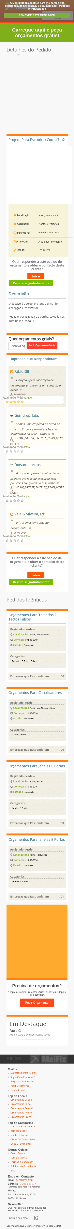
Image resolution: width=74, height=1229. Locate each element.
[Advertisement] (37, 95)
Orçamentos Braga (20, 1117)
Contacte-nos (17, 1090)
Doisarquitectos (27, 465)
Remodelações (18, 1131)
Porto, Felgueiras (38, 854)
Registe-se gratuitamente (31, 283)
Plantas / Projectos (48, 224)
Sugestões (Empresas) (22, 1077)
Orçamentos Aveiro (21, 1112)
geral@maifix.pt (24, 1180)
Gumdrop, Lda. (26, 415)
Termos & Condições (21, 1162)
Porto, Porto (36, 781)
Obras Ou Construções (22, 1139)
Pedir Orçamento (19, 1086)
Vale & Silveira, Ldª (29, 514)
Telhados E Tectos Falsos (24, 661)
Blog (12, 1170)
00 (62, 676)
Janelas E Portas (19, 808)
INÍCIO (15, 1058)
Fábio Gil (21, 371)
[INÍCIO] (49, 1062)
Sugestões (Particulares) (23, 1073)
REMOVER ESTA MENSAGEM (37, 15)
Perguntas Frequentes (22, 1081)
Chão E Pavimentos (21, 1143)
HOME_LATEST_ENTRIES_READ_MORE (39, 438)
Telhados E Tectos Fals (22, 1126)
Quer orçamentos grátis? (31, 339)
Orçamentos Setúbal (21, 1108)
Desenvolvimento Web (36, 1226)
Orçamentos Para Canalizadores (35, 693)
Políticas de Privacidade (23, 1166)
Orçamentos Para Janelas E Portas (36, 766)
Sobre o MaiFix (18, 1157)
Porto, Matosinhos (48, 215)
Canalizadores (18, 734)
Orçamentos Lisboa (21, 1099)
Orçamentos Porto (20, 1104)
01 (62, 896)
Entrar (35, 276)
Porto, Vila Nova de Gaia (42, 707)
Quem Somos (17, 1153)
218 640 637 (29, 1184)
